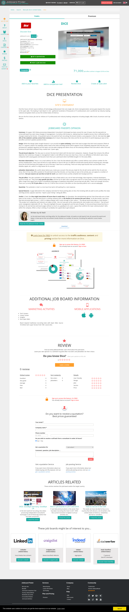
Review (4, 54)
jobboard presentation (64, 226)
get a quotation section (42, 472)
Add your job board (107, 2)
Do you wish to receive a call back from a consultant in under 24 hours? (58, 438)
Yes (38, 441)
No (42, 441)
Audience (4, 34)
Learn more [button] (61, 608)
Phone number (40, 433)
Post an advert (4, 68)
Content (4, 47)
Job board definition (27, 599)
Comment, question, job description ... (48, 450)
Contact (69, 599)
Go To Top (4, 21)
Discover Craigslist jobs (50, 560)
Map (66, 3)
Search (60, 3)
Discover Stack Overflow (105, 562)
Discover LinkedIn (23, 560)
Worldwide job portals (27, 594)
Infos (5, 41)
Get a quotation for (41, 447)
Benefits (24, 588)
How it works (51, 2)
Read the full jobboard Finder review (31, 224)
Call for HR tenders (48, 588)
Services (72, 2)
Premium (45, 597)
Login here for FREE (41, 235)
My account (117, 3)
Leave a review (64, 365)
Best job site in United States (32, 10)
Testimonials (91, 586)
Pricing (4, 60)
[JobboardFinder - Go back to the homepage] (14, 2)
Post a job (81, 3)
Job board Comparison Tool (29, 590)
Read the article (33, 519)
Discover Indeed (78, 560)
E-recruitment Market (27, 596)
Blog (68, 588)
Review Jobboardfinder (94, 588)
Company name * (41, 428)
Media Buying (46, 586)
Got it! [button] (120, 608)
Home (12, 10)
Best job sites (25, 586)
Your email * (39, 422)
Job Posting (46, 590)
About (4, 28)
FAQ (68, 595)
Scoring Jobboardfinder (28, 592)
